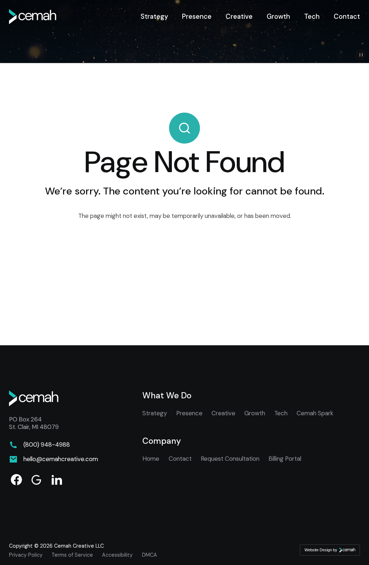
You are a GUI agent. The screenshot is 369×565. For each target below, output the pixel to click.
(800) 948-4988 (46, 444)
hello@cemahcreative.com (60, 459)
